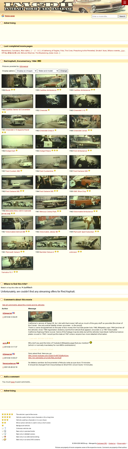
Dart (13, 151)
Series (15, 110)
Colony (49, 211)
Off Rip (4, 53)
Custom (13, 171)
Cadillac (43, 90)
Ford (75, 151)
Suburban (90, 232)
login (13, 382)
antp (5, 343)
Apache (21, 130)
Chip (84, 191)
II (53, 131)
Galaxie (13, 191)
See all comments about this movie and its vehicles (23, 305)
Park (54, 211)
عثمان (123, 51)
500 (86, 171)
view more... (54, 53)
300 (18, 171)
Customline (48, 171)
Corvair (84, 131)
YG (10, 272)
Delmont (19, 232)
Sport (84, 232)
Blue (80, 191)
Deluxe (49, 252)
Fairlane (81, 171)
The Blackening (41, 53)
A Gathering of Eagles (50, 51)
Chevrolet (43, 110)
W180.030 (6, 214)
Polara (48, 151)
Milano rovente (114, 51)
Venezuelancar (9, 363)
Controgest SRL (102, 443)
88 (24, 232)
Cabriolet (27, 211)
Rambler (43, 252)
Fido (62, 51)
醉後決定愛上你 (14, 53)
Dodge (8, 151)
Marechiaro (6, 51)
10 (84, 110)
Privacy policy (121, 443)
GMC (76, 191)
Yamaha (5, 272)
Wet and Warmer (27, 53)
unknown (73, 252)
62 (20, 110)
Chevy (50, 131)
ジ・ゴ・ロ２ (35, 51)
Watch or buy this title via (11, 287)
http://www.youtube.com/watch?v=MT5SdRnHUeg (48, 355)
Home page (10, 16)
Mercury (43, 211)
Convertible (25, 110)
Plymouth (77, 232)
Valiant (17, 252)
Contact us (112, 443)
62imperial (24, 66)
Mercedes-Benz (12, 211)
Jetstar (52, 232)
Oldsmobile (78, 211)
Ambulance (51, 90)
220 (20, 211)
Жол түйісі (25, 51)
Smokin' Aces (101, 51)
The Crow (69, 51)
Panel (26, 130)
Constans (16, 51)
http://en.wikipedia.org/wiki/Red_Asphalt (44, 358)
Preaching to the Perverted (84, 51)
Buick (8, 90)
